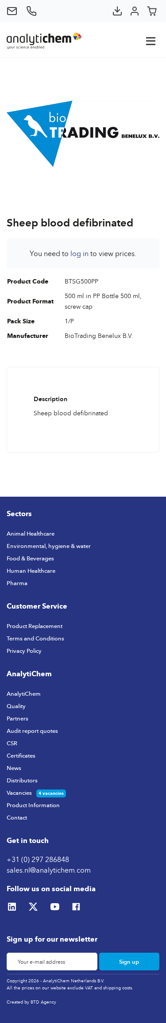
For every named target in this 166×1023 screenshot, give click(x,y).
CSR (12, 743)
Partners (17, 718)
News (14, 768)
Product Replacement (34, 626)
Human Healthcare (31, 570)
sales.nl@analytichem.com (49, 870)
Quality (16, 706)
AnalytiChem (24, 693)
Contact (17, 817)
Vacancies (19, 792)
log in (79, 253)
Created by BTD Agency (31, 1001)
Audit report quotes (32, 731)
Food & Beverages (30, 558)
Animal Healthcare (30, 533)
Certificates (21, 755)
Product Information (33, 805)
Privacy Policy (24, 650)
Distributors (22, 780)
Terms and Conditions (35, 638)
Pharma (17, 583)
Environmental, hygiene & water (49, 546)
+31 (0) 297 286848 (38, 859)
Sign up (129, 961)
